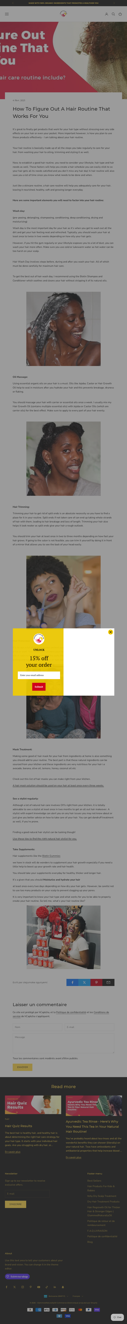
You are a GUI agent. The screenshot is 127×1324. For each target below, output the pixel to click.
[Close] (110, 632)
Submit (39, 686)
